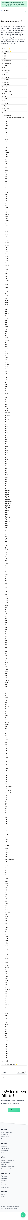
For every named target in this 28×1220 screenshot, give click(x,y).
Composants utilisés (7, 1169)
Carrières (4, 1178)
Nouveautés (4, 1134)
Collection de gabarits (7, 1132)
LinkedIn (3, 1185)
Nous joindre (5, 1187)
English (3, 1194)
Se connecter (5, 1148)
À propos (4, 1176)
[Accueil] (5, 11)
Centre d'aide (5, 1137)
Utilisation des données (8, 1167)
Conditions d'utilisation (8, 1160)
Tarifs (3, 1153)
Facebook (4, 1180)
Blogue (3, 1139)
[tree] (14, 556)
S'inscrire (14, 1110)
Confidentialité (5, 1162)
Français (3, 1197)
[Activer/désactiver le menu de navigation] (25, 11)
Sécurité (3, 1164)
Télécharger (4, 1150)
